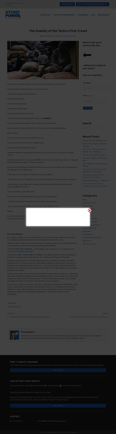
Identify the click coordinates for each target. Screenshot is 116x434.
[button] (90, 210)
